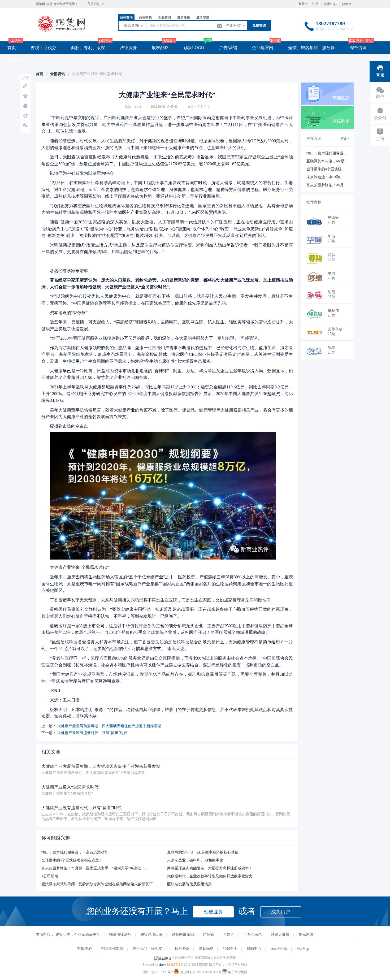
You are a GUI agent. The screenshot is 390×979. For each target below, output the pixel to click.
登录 (301, 4)
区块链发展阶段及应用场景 (189, 884)
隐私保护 (206, 949)
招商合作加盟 (112, 949)
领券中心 (330, 4)
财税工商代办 (43, 47)
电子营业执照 (237, 972)
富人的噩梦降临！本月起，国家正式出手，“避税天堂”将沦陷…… (95, 868)
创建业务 (213, 912)
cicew (162, 965)
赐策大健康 (280, 935)
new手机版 (279, 949)
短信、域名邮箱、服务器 (311, 47)
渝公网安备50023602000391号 (200, 972)
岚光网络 (305, 935)
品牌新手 (230, 949)
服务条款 (182, 949)
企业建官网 (262, 47)
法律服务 (128, 47)
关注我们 (94, 4)
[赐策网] (62, 30)
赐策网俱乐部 (183, 935)
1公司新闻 (49, 876)
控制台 (347, 4)
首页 (11, 47)
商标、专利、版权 (88, 47)
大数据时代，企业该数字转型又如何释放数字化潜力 (210, 876)
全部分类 (234, 26)
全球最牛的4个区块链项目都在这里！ (72, 860)
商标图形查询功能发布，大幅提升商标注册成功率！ (210, 868)
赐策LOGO (194, 47)
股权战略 (160, 47)
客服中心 (84, 949)
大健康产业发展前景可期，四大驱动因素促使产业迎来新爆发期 (109, 726)
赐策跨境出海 (151, 935)
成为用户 (280, 912)
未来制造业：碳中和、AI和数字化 (195, 860)
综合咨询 (358, 47)
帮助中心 (253, 949)
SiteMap (303, 949)
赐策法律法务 (120, 935)
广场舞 (208, 935)
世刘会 (228, 935)
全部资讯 (57, 74)
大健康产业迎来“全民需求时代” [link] (97, 74)
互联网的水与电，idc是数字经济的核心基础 (203, 852)
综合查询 (132, 26)
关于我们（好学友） (149, 949)
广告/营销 (228, 47)
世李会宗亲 (252, 935)
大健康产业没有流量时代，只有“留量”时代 (92, 733)
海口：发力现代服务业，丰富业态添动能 (74, 852)
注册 (315, 4)
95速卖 (13, 60)
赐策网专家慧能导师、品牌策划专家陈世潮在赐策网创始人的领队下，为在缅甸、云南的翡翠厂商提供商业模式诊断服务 (139, 884)
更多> (345, 139)
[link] (39, 74)
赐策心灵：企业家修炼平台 (77, 935)
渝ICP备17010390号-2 (158, 972)
